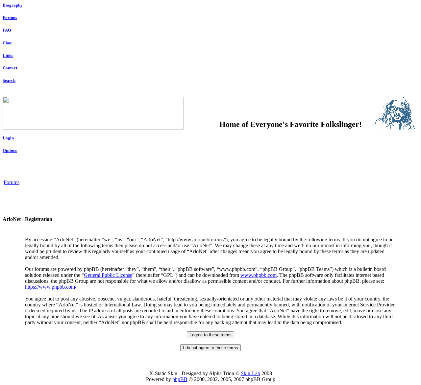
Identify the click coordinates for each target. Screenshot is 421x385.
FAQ (7, 30)
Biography (13, 5)
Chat (7, 42)
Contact (10, 67)
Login (8, 137)
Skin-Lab (250, 373)
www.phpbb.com (258, 275)
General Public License (108, 275)
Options (10, 150)
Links (8, 55)
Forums (10, 17)
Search (9, 80)
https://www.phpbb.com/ (50, 287)
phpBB (179, 379)
